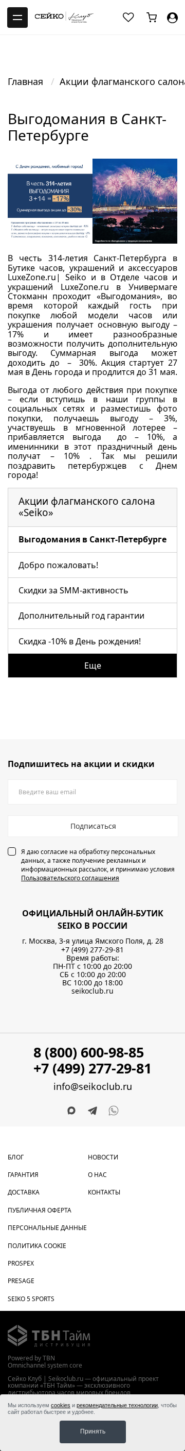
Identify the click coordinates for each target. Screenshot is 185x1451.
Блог (16, 1157)
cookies (60, 1405)
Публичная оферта (39, 1210)
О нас (97, 1174)
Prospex (21, 1263)
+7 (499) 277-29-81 (92, 949)
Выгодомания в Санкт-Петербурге (92, 539)
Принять (92, 1431)
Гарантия (23, 1174)
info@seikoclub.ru (92, 1086)
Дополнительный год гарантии (81, 615)
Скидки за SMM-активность (73, 590)
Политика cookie (37, 1245)
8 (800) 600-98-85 (88, 1052)
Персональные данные (47, 1227)
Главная (27, 81)
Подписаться (93, 826)
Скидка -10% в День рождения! (79, 641)
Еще (92, 665)
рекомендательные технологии (117, 1405)
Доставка (24, 1192)
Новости (103, 1157)
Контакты (104, 1192)
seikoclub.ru (92, 991)
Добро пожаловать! (58, 565)
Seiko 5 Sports (31, 1298)
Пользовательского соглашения (70, 878)
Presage (21, 1280)
